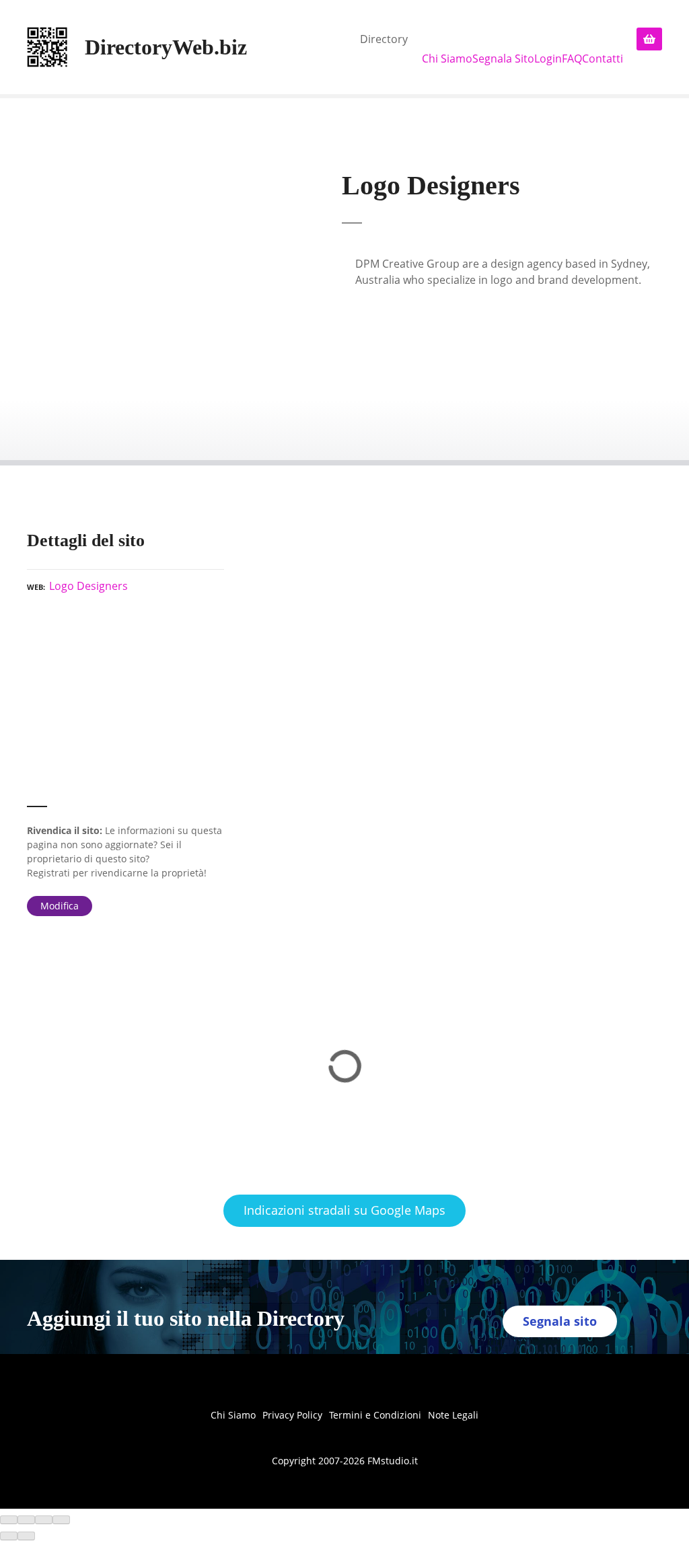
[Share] (26, 1520)
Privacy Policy (292, 1414)
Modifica (59, 905)
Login (548, 58)
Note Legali (453, 1414)
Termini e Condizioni (375, 1414)
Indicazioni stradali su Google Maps (344, 1210)
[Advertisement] (125, 706)
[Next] (26, 1536)
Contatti (602, 58)
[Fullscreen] (43, 1520)
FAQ (572, 58)
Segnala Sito (503, 58)
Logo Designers (88, 585)
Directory (384, 39)
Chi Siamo (447, 58)
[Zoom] (61, 1520)
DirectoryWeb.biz (166, 47)
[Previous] (8, 1536)
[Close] (8, 1520)
